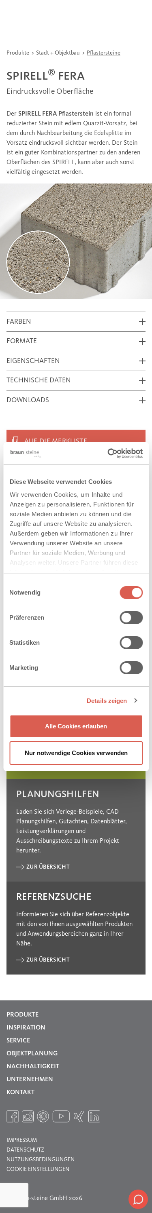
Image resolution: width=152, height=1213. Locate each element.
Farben (18, 322)
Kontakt (20, 1092)
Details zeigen (107, 700)
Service (18, 1041)
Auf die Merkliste (55, 441)
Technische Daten (38, 380)
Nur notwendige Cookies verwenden (76, 752)
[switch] (131, 617)
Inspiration (25, 1028)
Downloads (27, 400)
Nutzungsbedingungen (40, 1159)
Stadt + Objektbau (58, 53)
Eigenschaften (33, 361)
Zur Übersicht (47, 867)
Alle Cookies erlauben (76, 726)
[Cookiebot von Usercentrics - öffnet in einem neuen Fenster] (108, 453)
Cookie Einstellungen (37, 1169)
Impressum (21, 1140)
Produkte (18, 53)
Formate (21, 341)
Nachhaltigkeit (32, 1066)
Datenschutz (25, 1150)
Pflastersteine (103, 53)
